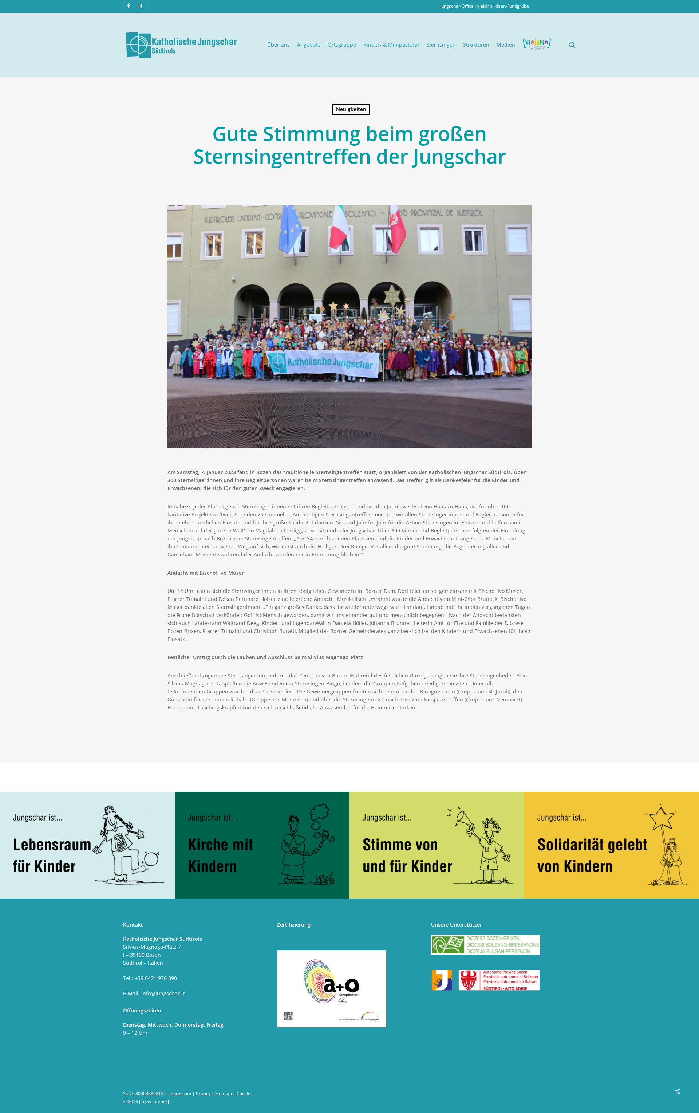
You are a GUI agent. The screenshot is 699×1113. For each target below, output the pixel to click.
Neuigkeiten (351, 109)
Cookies (245, 1093)
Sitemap (223, 1093)
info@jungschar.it (163, 993)
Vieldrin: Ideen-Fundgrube (503, 6)
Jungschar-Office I (458, 6)
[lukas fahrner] (154, 1101)
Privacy (203, 1093)
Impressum (179, 1093)
